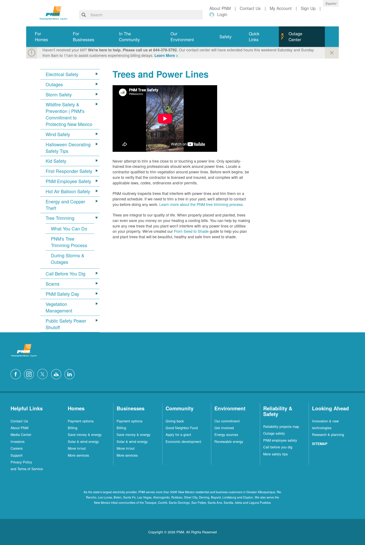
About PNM (19, 427)
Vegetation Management (59, 307)
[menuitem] (45, 36)
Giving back (175, 420)
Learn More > (166, 55)
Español (331, 3)
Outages (54, 84)
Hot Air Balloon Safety (68, 191)
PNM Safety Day (62, 294)
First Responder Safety (69, 171)
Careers (17, 448)
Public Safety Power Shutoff (66, 324)
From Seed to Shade (191, 231)
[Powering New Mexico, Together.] (53, 12)
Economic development (183, 441)
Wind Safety (58, 134)
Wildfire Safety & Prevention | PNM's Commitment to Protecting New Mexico (69, 114)
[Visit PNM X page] (43, 373)
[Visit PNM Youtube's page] (57, 373)
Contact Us (19, 420)
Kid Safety (56, 161)
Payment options (81, 420)
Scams (53, 284)
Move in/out (77, 448)
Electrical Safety (62, 74)
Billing (72, 427)
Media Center (21, 434)
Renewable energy (228, 441)
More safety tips (275, 453)
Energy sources (226, 434)
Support (17, 455)
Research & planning (328, 434)
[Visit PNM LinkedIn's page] (70, 373)
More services (78, 455)
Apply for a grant (178, 434)
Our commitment (227, 420)
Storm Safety (59, 94)
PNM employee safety (280, 440)
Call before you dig (277, 446)
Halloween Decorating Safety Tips (68, 147)
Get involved (224, 427)
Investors (18, 441)
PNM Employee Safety (68, 181)
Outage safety (274, 433)
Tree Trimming (60, 218)
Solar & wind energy (83, 441)
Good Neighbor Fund (182, 427)
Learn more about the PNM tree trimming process (201, 204)
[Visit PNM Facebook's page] (17, 373)
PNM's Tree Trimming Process (69, 242)
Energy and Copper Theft (65, 204)
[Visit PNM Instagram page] (30, 373)
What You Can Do (69, 228)
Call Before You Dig (65, 273)
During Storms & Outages (67, 258)
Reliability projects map (281, 426)
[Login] (212, 14)
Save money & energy (85, 434)
